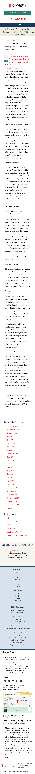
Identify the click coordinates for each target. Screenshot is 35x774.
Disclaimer (21, 685)
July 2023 (10, 437)
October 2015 (12, 464)
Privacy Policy (13, 685)
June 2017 (11, 457)
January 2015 (12, 491)
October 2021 (12, 450)
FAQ (17, 577)
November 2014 (13, 498)
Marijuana (11, 529)
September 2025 (13, 430)
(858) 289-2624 (15, 551)
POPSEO (26, 767)
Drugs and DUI (17, 615)
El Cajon (17, 596)
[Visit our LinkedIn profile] (13, 682)
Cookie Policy (18, 771)
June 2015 (11, 474)
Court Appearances (17, 610)
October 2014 (12, 501)
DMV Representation (17, 612)
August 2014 (11, 508)
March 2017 (11, 460)
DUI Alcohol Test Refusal (17, 638)
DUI (8, 525)
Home (18, 573)
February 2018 (12, 454)
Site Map (5, 685)
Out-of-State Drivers (17, 624)
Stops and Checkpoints (17, 645)
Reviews (17, 579)
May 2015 (11, 478)
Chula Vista (17, 594)
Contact (17, 586)
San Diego (17, 600)
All (8, 518)
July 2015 (10, 471)
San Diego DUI (12, 532)
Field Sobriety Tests (17, 640)
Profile (17, 575)
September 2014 (13, 505)
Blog (17, 584)
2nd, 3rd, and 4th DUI (17, 621)
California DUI (12, 522)
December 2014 (13, 495)
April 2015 (11, 481)
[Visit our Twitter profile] (9, 682)
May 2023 (11, 443)
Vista (17, 603)
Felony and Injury (17, 617)
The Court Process (17, 636)
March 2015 (11, 484)
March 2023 (11, 447)
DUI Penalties (17, 642)
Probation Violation (17, 626)
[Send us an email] (21, 682)
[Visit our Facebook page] (5, 682)
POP (18, 687)
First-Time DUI (17, 619)
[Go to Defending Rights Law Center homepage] (17, 5)
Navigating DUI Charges (17, 13)
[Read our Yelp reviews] (17, 682)
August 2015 (11, 467)
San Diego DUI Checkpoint (17, 535)
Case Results (18, 582)
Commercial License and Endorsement (17, 628)
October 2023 (12, 433)
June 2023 (11, 440)
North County (17, 598)
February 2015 (12, 488)
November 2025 (13, 426)
